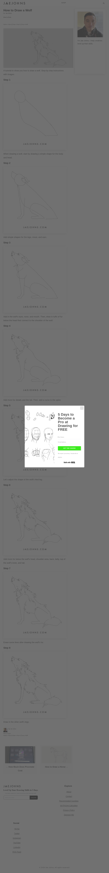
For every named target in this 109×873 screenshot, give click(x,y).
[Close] (82, 408)
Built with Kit (69, 462)
